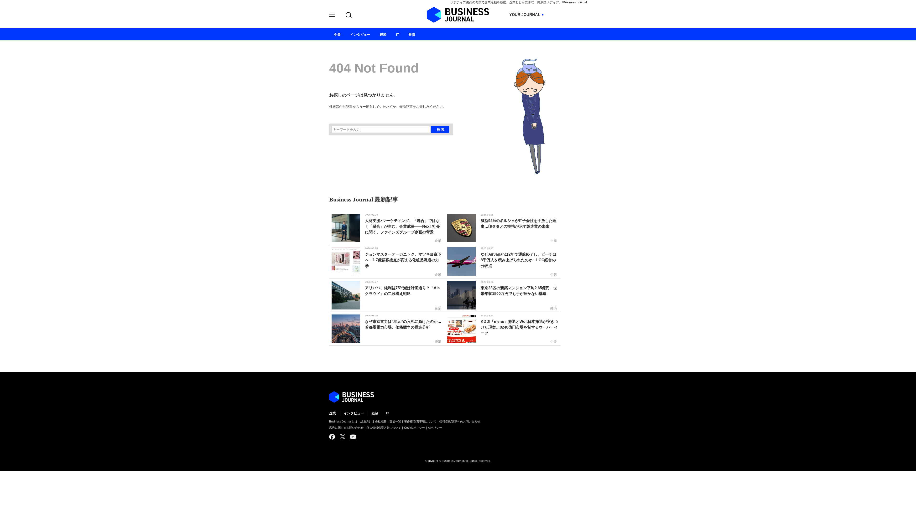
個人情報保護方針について (384, 427)
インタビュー (354, 413)
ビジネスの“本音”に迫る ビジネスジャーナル (351, 397)
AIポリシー (435, 427)
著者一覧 (395, 421)
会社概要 (380, 421)
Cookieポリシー (414, 427)
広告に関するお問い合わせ (346, 427)
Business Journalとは (343, 421)
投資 (412, 34)
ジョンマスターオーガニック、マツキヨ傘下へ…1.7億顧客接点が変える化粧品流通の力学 (403, 260)
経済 (375, 413)
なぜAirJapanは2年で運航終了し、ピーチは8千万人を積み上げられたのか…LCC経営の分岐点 (519, 260)
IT (387, 413)
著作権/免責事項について (420, 421)
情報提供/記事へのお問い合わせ (459, 421)
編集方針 (366, 421)
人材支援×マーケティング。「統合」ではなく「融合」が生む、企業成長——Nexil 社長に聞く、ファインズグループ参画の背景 (402, 226)
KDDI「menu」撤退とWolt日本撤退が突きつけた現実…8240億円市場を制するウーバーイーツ (519, 327)
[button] (332, 15)
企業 (332, 413)
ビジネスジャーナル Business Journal (458, 15)
